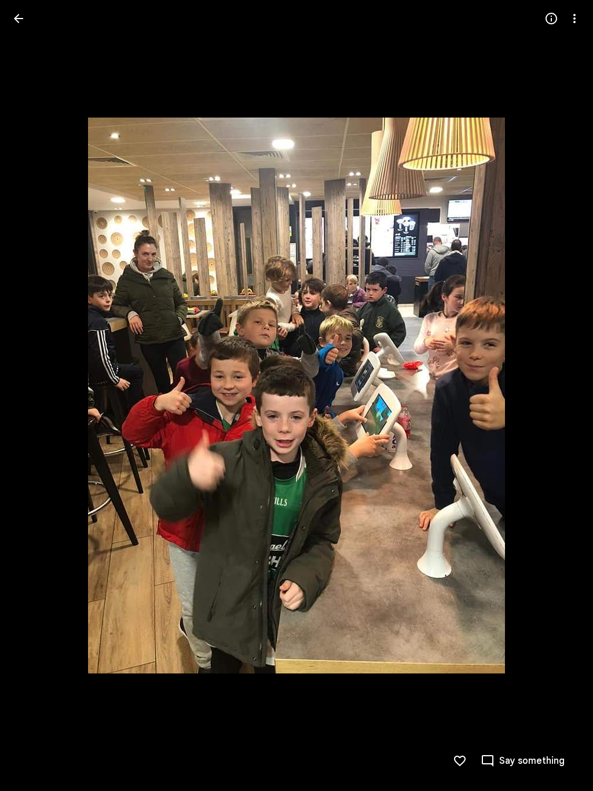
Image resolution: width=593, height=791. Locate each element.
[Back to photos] (18, 18)
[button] (32, 395)
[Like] (460, 761)
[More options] (574, 18)
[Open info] (551, 18)
